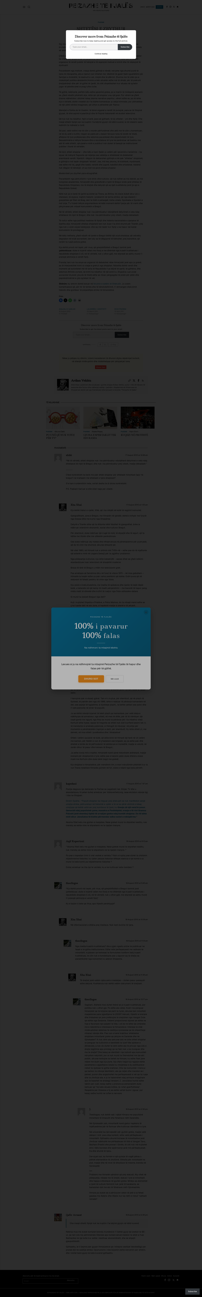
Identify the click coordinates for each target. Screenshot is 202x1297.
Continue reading (101, 54)
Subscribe (125, 47)
